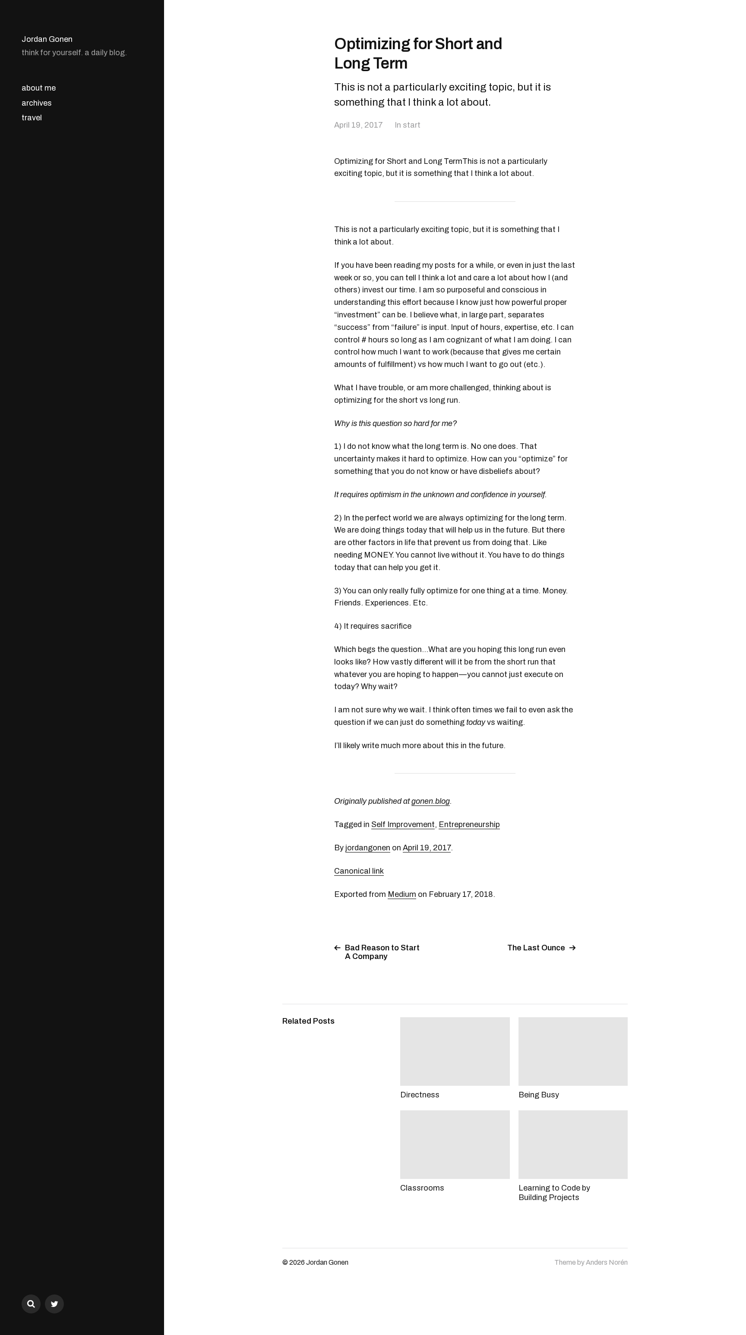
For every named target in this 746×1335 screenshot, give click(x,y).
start (411, 125)
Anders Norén (607, 1262)
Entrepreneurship (469, 824)
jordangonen (367, 847)
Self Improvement (403, 824)
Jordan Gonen (47, 39)
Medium (402, 894)
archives (37, 103)
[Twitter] (54, 1303)
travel (32, 117)
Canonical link (359, 871)
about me (39, 88)
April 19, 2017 (358, 125)
